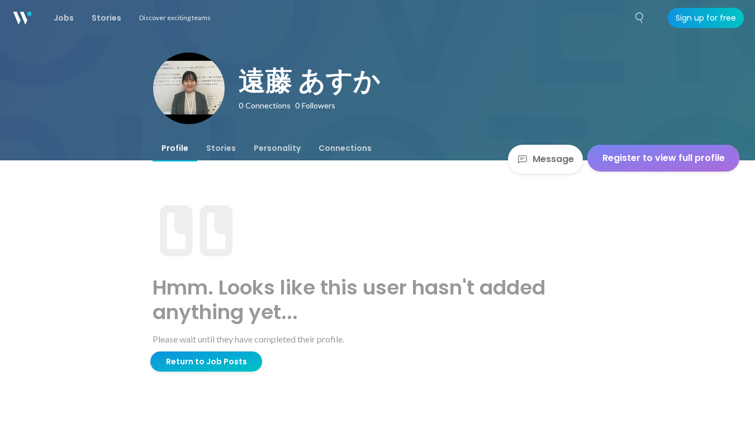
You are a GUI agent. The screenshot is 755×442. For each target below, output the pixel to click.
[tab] (175, 148)
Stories (221, 148)
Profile (175, 148)
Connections (345, 148)
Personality (277, 148)
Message (553, 159)
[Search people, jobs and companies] (640, 18)
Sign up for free (706, 17)
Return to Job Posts (206, 361)
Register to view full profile (663, 157)
